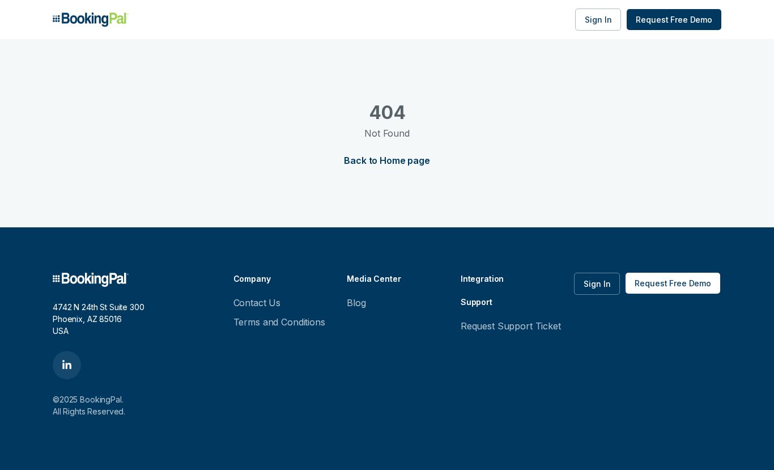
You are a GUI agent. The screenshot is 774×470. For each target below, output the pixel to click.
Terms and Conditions (279, 322)
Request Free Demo (674, 19)
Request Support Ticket (511, 326)
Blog (356, 302)
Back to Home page (386, 160)
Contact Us (257, 302)
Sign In (598, 19)
